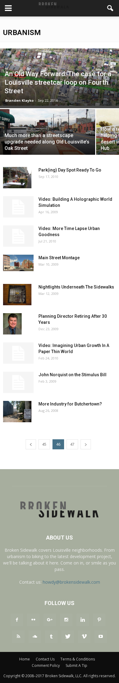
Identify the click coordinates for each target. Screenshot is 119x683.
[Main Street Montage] (18, 263)
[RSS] (18, 637)
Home (24, 659)
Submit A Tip (76, 665)
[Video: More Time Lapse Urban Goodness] (18, 236)
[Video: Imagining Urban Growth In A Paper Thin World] (18, 353)
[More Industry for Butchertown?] (17, 411)
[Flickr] (33, 620)
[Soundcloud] (35, 637)
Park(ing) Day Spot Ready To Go (69, 170)
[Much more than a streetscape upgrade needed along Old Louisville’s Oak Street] (47, 140)
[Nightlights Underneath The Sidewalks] (17, 294)
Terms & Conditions (77, 659)
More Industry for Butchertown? (70, 404)
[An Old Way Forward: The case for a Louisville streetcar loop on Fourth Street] (59, 77)
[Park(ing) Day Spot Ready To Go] (17, 177)
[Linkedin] (83, 620)
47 (72, 444)
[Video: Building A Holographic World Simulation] (18, 207)
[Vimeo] (84, 637)
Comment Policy (46, 665)
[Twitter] (68, 637)
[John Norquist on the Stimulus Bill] (18, 382)
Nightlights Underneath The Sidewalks (76, 287)
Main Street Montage (59, 257)
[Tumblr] (51, 637)
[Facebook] (17, 620)
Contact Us (45, 659)
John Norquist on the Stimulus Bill (72, 374)
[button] (110, 8)
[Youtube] (101, 637)
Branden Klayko (19, 100)
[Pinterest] (99, 620)
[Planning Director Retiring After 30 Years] (12, 323)
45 (44, 444)
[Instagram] (66, 620)
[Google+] (50, 620)
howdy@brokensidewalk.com (71, 582)
